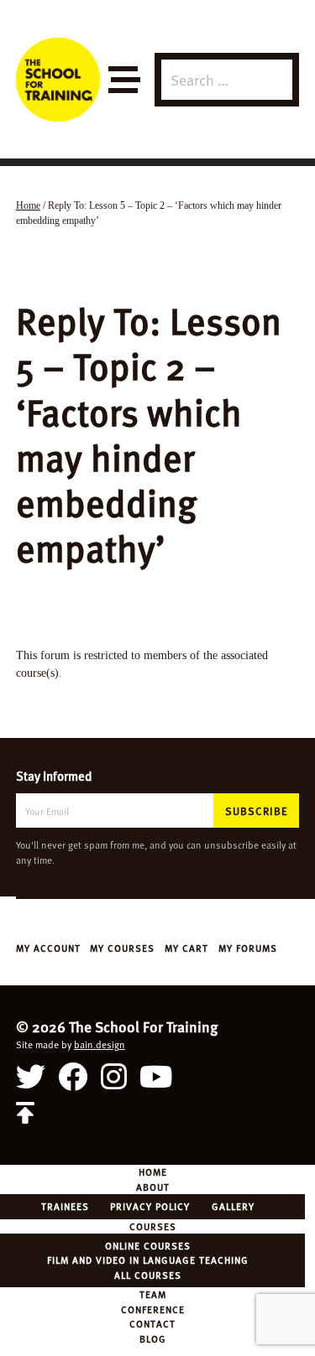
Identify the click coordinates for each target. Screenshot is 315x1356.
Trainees (65, 1206)
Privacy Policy (150, 1206)
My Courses (122, 947)
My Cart (186, 947)
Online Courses (148, 1245)
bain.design (99, 1044)
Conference (153, 1309)
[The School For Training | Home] (58, 80)
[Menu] (123, 80)
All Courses (147, 1274)
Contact (152, 1323)
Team (152, 1294)
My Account (48, 947)
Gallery (233, 1206)
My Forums (247, 947)
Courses (152, 1226)
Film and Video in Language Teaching (148, 1259)
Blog (152, 1338)
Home (153, 1171)
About (153, 1186)
